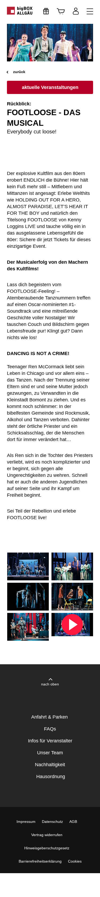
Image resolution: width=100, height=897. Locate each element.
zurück (18, 72)
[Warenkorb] (61, 11)
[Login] (76, 11)
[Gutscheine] (46, 11)
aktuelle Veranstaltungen (50, 87)
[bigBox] (20, 11)
